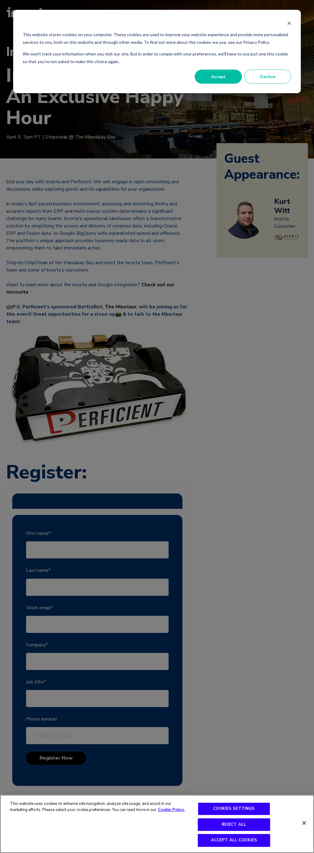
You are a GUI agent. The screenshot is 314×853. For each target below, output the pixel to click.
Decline (267, 76)
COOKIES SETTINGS (234, 808)
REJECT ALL (234, 824)
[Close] (304, 823)
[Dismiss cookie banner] (289, 23)
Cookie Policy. (171, 810)
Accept (218, 76)
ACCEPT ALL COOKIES (234, 840)
